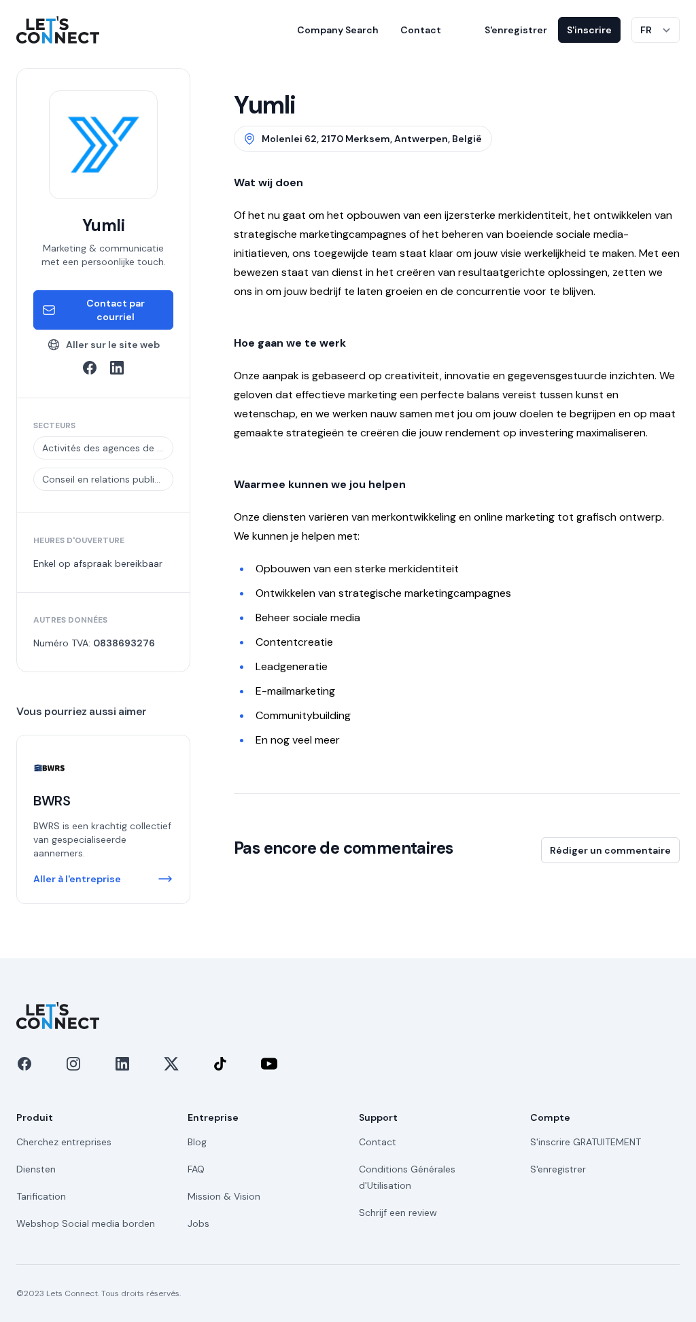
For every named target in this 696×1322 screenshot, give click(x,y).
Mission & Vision (224, 1196)
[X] (171, 1064)
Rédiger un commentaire (610, 850)
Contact (420, 30)
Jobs (198, 1223)
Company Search (338, 30)
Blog (197, 1142)
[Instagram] (73, 1064)
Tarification (41, 1196)
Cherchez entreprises (63, 1142)
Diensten (36, 1169)
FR (646, 30)
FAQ (196, 1169)
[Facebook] (24, 1064)
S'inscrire (589, 30)
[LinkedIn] (122, 1064)
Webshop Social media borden (85, 1223)
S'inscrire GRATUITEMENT (585, 1142)
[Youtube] (269, 1064)
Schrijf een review (398, 1212)
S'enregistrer (516, 30)
